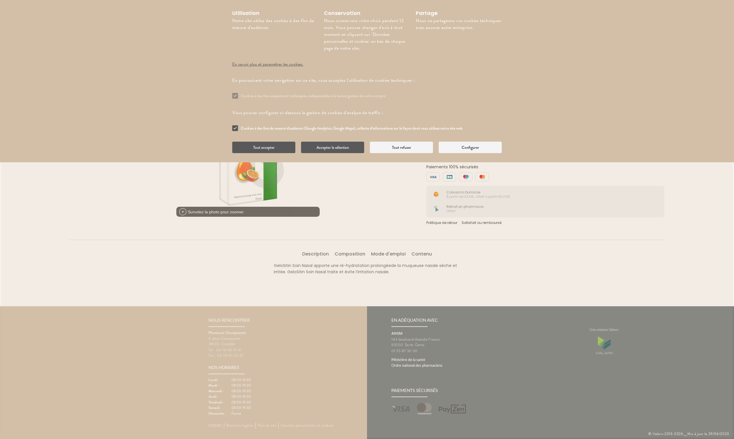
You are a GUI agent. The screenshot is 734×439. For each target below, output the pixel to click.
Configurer (470, 147)
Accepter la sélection (333, 147)
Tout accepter (264, 147)
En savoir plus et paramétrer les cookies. (267, 64)
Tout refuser (401, 147)
